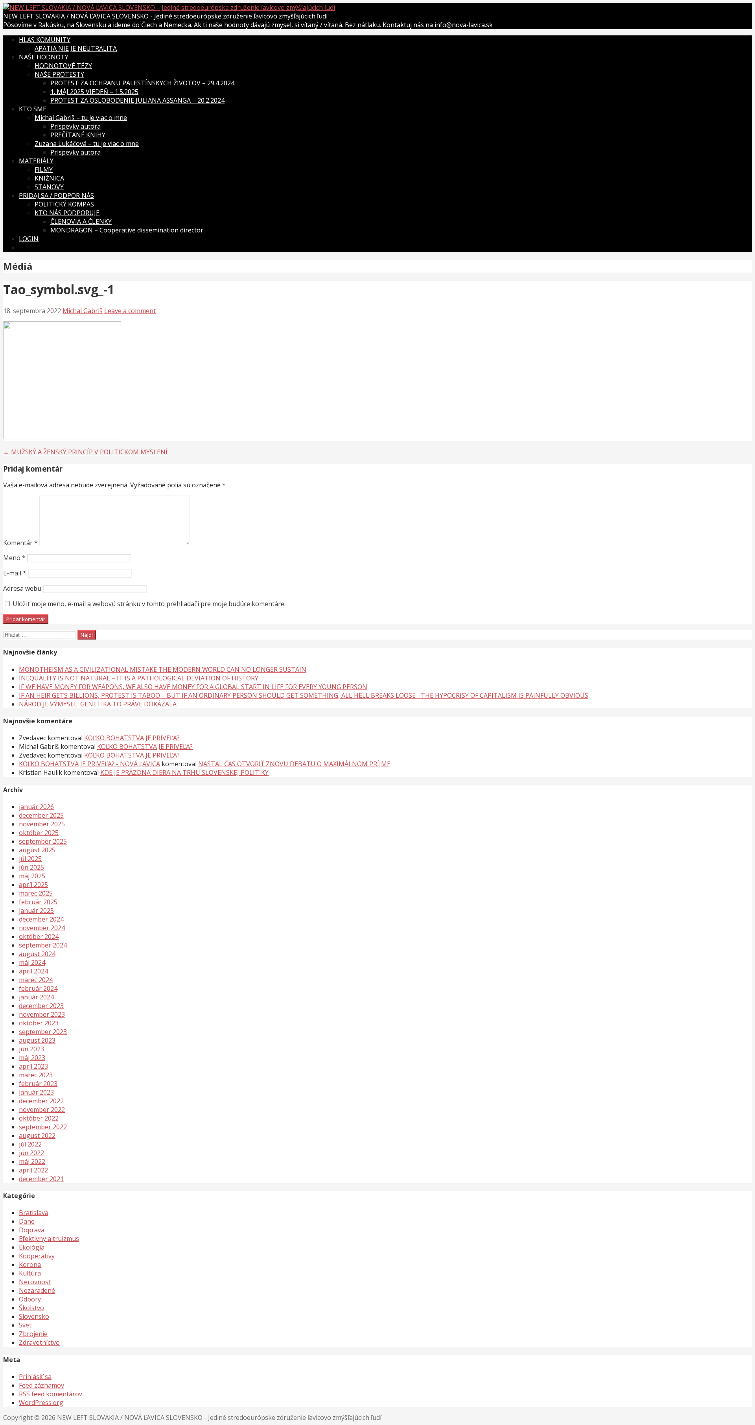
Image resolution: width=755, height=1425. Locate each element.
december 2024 (41, 919)
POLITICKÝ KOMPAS (64, 204)
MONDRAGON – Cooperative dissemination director (126, 230)
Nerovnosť (35, 1282)
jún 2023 (31, 1049)
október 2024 (39, 936)
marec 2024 (36, 979)
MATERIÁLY (36, 161)
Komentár (20, 542)
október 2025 (39, 832)
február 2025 (38, 902)
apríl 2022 (33, 1170)
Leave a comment (130, 310)
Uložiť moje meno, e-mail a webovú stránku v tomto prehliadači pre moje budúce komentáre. (149, 603)
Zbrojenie (33, 1333)
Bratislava (33, 1212)
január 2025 (36, 910)
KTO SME (32, 109)
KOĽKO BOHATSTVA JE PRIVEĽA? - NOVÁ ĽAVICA (89, 764)
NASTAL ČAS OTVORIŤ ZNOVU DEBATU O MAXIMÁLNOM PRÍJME (294, 764)
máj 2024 (32, 962)
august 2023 (37, 1040)
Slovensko (34, 1316)
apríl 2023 (33, 1066)
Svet (25, 1325)
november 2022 (42, 1109)
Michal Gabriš (83, 310)
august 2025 (37, 850)
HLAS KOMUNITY (44, 39)
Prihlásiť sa (35, 1376)
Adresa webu (22, 588)
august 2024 (37, 953)
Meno (14, 557)
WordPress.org (41, 1402)
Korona (30, 1264)
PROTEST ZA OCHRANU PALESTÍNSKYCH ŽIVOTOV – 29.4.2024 (142, 83)
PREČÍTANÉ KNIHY (77, 135)
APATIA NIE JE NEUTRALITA (76, 48)
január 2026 (36, 806)
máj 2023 (32, 1057)
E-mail (14, 573)
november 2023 (42, 1014)
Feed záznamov (41, 1385)
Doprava (31, 1230)
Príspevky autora (75, 126)
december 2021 (41, 1178)
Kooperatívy (37, 1256)
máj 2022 (32, 1161)
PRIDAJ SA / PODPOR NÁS (56, 195)
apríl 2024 (33, 971)
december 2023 (41, 1005)
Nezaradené (37, 1290)
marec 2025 (36, 893)
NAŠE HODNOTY (43, 57)
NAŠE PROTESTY (59, 74)
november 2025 (42, 824)
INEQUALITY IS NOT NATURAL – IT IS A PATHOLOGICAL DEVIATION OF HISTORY (138, 678)
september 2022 (43, 1127)
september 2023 (43, 1031)
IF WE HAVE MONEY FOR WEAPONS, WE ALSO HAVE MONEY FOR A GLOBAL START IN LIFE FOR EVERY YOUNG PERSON (193, 686)
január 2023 (36, 1092)
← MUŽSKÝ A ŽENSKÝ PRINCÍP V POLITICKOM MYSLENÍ (85, 452)
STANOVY (49, 187)
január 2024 (36, 997)
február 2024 (38, 988)
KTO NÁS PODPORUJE (67, 212)
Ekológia (31, 1247)
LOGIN (29, 238)
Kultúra (30, 1273)
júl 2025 (30, 858)
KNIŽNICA (49, 178)
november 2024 (42, 928)
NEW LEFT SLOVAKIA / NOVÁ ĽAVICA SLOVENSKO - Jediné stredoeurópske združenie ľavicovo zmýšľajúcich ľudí (165, 16)
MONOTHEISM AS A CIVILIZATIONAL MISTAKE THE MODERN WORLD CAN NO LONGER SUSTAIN (162, 669)
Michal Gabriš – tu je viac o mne (81, 117)
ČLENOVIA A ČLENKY (81, 221)
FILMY (44, 169)
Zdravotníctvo (39, 1342)
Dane (27, 1221)
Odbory (30, 1299)
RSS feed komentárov (50, 1394)
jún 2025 (31, 867)
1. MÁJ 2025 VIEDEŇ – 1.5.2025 (94, 91)
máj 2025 (32, 876)
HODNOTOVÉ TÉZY (63, 65)
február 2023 (38, 1083)
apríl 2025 (33, 884)
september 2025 (43, 841)
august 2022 (37, 1135)
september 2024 (43, 945)
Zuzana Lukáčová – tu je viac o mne (87, 143)
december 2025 (41, 815)
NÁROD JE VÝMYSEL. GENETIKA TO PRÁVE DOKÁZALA (98, 704)
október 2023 (39, 1023)
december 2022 (41, 1101)
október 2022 (39, 1118)
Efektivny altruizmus (49, 1238)
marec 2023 (36, 1075)
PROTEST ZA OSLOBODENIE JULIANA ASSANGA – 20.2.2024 (137, 100)
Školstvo (31, 1307)
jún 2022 (31, 1152)
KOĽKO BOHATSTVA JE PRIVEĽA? (132, 738)
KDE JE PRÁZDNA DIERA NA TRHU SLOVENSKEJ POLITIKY (184, 772)
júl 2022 (30, 1144)
